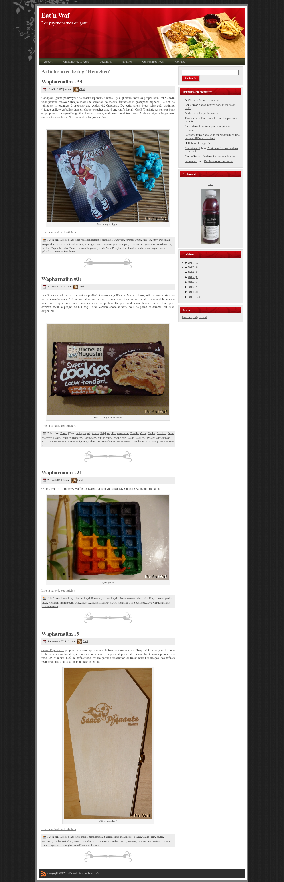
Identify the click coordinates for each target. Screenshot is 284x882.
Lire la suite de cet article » (58, 232)
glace (97, 244)
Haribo (57, 841)
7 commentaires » (89, 845)
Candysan (47, 98)
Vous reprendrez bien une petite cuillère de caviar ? (212, 136)
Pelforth (157, 841)
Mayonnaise (102, 841)
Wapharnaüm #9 (60, 633)
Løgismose (149, 244)
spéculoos (146, 602)
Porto (61, 441)
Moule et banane (209, 100)
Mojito (54, 248)
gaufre (168, 598)
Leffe (77, 602)
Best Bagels (112, 598)
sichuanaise (94, 441)
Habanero (47, 841)
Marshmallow (164, 244)
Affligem (81, 433)
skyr (124, 248)
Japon (125, 244)
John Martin (136, 244)
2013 (193, 287)
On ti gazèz (203, 143)
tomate (131, 248)
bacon (79, 598)
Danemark (164, 239)
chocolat (146, 239)
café (110, 239)
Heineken (107, 244)
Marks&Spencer (100, 602)
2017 (193, 267)
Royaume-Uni (72, 441)
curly (155, 239)
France (79, 244)
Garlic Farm (148, 836)
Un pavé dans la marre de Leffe (210, 106)
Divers (63, 239)
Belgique (96, 239)
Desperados (48, 244)
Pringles (116, 248)
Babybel (80, 239)
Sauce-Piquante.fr (52, 650)
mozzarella (83, 248)
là (158, 488)
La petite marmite (209, 113)
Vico (147, 248)
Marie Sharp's (87, 841)
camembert (123, 433)
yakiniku (46, 251)
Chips (138, 239)
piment (100, 248)
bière (104, 239)
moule (113, 602)
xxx (210, 184)
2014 (193, 282)
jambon (117, 244)
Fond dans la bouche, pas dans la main (211, 119)
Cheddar (134, 433)
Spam (137, 602)
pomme (53, 441)
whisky (152, 441)
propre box (151, 98)
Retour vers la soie (224, 156)
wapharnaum (158, 248)
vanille (139, 248)
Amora (95, 433)
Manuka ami (192, 148)
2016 (193, 272)
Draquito (128, 836)
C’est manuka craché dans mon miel (211, 150)
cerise (109, 836)
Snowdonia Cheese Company (117, 441)
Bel (88, 239)
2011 (194, 297)
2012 (193, 292)
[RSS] (43, 874)
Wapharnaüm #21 (61, 472)
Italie (76, 841)
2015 (193, 277)
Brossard (100, 836)
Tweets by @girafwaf (194, 317)
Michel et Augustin (116, 437)
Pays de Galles (153, 437)
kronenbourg (66, 602)
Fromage (89, 244)
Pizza (108, 248)
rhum (44, 845)
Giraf (82, 89)
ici (151, 488)
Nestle (130, 437)
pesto (93, 248)
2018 (193, 262)
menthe (45, 248)
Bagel (87, 598)
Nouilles (139, 437)
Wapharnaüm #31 (61, 279)
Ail (88, 433)
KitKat (101, 437)
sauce (84, 441)
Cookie (151, 433)
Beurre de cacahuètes (130, 598)
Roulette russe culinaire (218, 161)
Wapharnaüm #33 (61, 81)
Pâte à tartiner (144, 841)
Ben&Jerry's (97, 598)
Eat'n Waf (55, 15)
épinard (71, 244)
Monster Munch (67, 248)
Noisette (131, 841)
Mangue (85, 602)
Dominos (60, 244)
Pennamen (191, 161)
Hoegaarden (89, 437)
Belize (84, 836)
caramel (130, 239)
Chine (143, 433)
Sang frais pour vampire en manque (208, 128)
